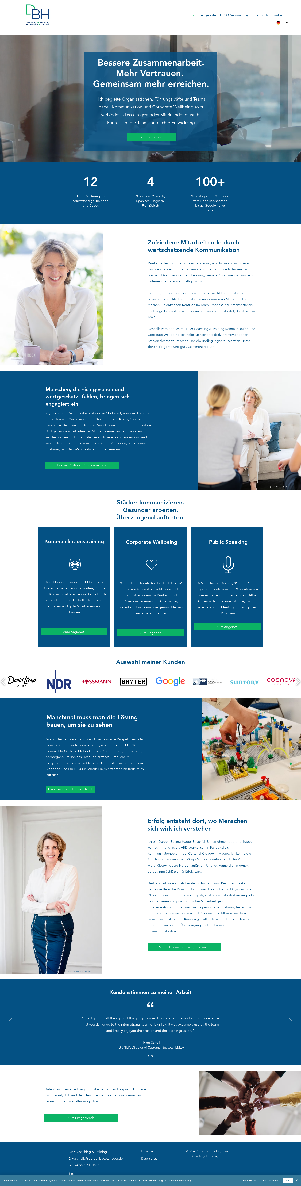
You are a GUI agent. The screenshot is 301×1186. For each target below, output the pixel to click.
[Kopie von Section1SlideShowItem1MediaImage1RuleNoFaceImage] (152, 1055)
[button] (208, 15)
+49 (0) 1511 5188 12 (88, 1165)
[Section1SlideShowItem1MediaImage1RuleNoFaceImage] (149, 1056)
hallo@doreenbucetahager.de (101, 1158)
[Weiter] (290, 1021)
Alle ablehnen (270, 1180)
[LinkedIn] (71, 1174)
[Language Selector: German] (282, 23)
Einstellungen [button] (249, 1180)
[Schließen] (297, 1180)
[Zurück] (10, 1021)
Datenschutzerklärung (179, 1180)
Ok (288, 1180)
